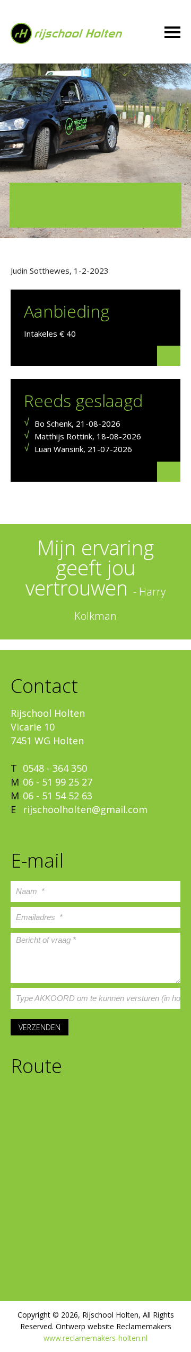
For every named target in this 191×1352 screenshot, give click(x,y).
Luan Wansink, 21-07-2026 (83, 449)
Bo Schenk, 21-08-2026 (77, 423)
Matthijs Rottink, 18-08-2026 (87, 436)
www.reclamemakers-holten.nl (95, 1338)
